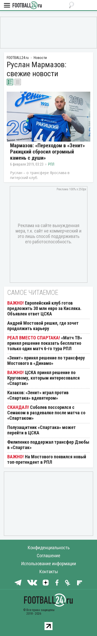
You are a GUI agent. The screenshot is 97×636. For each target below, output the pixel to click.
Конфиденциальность (49, 547)
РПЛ (51, 164)
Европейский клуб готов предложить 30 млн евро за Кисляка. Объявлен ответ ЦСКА (44, 308)
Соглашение (48, 555)
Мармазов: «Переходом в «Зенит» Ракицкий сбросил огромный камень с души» (47, 151)
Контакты (48, 571)
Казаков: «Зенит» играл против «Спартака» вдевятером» (38, 395)
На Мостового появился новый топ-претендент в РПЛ (46, 459)
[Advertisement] (48, 32)
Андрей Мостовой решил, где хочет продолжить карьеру (43, 325)
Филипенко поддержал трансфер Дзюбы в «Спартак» (48, 444)
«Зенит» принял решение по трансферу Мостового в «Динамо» (46, 360)
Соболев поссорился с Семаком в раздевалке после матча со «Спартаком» (46, 413)
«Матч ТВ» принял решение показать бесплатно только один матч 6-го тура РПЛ (44, 343)
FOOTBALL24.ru (27, 5)
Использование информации (48, 563)
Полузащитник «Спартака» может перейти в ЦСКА (41, 430)
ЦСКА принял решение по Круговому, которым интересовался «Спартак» (43, 378)
